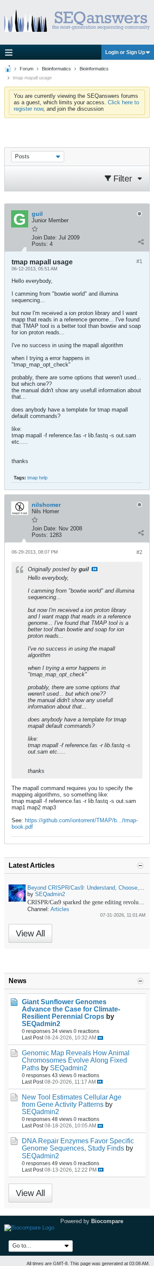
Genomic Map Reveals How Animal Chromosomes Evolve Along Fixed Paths (76, 1060)
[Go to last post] (100, 1038)
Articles (59, 909)
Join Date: (44, 237)
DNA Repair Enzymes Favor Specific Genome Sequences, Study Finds (78, 1144)
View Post (95, 569)
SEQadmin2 (50, 894)
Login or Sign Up (125, 52)
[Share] (140, 242)
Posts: (40, 244)
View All (30, 933)
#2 (139, 552)
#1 (139, 261)
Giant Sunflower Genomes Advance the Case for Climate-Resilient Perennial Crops (71, 1009)
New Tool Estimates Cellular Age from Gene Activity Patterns (71, 1100)
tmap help (37, 477)
